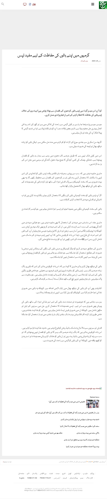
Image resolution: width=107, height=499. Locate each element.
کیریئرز (65, 478)
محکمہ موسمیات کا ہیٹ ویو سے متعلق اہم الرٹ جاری (81, 439)
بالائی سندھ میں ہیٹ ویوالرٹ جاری (88, 433)
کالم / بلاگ (89, 478)
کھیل (69, 473)
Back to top (7, 462)
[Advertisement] (53, 30)
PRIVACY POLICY (45, 478)
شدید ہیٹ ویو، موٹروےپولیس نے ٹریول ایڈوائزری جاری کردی (80, 419)
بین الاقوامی (43, 473)
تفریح (63, 473)
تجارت (51, 473)
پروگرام (92, 473)
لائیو (28, 473)
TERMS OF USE (32, 478)
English (21, 478)
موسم (81, 478)
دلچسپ (85, 473)
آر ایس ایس (57, 478)
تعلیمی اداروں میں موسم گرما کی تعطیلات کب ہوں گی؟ (67, 401)
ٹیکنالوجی (77, 473)
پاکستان (34, 473)
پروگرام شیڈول (74, 478)
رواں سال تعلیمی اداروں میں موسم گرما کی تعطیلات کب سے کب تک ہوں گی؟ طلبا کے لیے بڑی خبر (67, 412)
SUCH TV (40, 490)
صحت (58, 473)
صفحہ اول (21, 473)
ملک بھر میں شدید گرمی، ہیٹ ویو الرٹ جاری (47, 433)
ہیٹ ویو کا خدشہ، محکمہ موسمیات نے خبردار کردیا (82, 446)
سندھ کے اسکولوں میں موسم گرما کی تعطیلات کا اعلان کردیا (79, 426)
